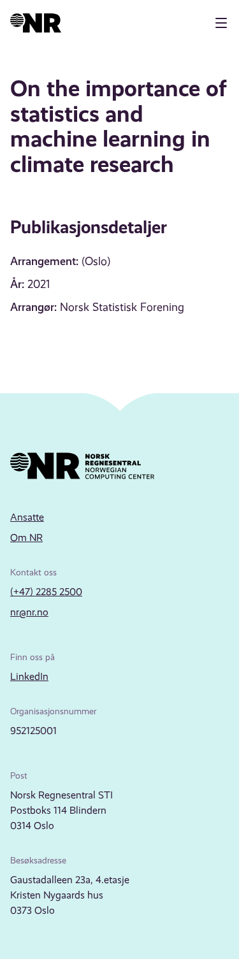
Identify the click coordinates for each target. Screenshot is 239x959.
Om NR (26, 537)
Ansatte (27, 517)
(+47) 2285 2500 (46, 592)
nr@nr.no (29, 612)
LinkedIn (29, 676)
